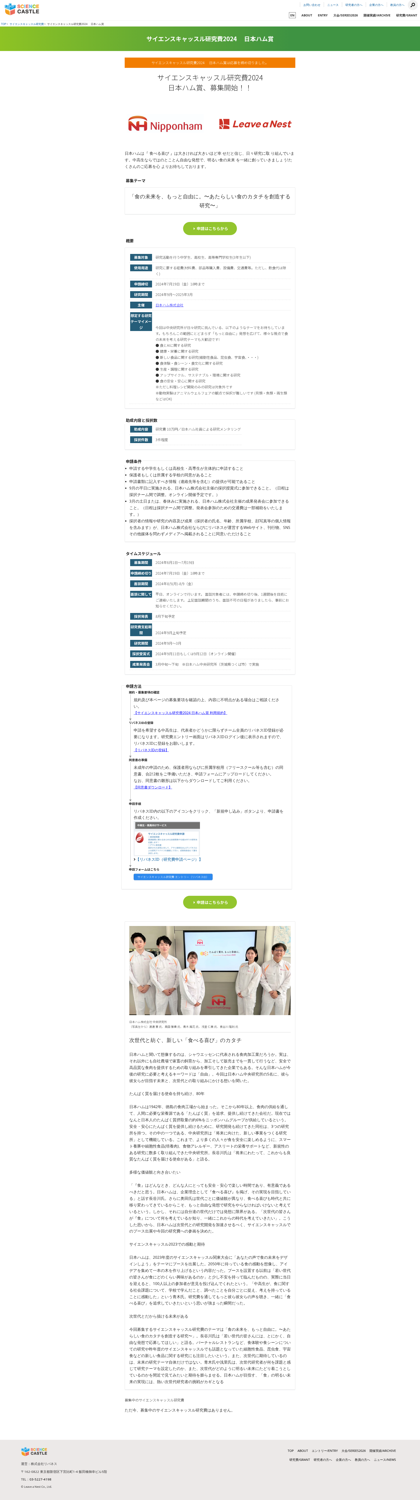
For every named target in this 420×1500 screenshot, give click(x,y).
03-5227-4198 (40, 1479)
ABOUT (306, 15)
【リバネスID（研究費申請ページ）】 (169, 859)
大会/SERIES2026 (345, 15)
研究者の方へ (353, 5)
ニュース (333, 5)
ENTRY (323, 15)
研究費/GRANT (406, 15)
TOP (3, 24)
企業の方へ (376, 5)
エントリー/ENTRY (325, 1451)
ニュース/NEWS (385, 1460)
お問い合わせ (311, 5)
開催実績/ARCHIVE (377, 15)
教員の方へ (397, 5)
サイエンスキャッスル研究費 (27, 24)
